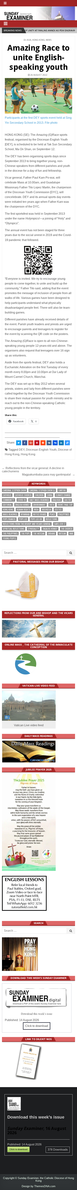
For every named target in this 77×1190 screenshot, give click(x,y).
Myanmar (25, 514)
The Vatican (38, 533)
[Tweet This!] (18, 442)
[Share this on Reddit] (42, 442)
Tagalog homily (49, 528)
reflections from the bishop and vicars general (27, 524)
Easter (67, 500)
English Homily (22, 504)
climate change (63, 495)
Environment (39, 504)
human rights (23, 509)
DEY (22, 449)
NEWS (49, 40)
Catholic (7, 495)
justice (58, 509)
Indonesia (46, 509)
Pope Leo (23, 519)
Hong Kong (38, 40)
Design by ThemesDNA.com (39, 1186)
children (39, 495)
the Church (66, 528)
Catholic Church (23, 495)
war (71, 533)
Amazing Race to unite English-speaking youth (38, 57)
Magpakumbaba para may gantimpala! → (48, 474)
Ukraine (51, 533)
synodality (33, 528)
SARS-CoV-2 (59, 524)
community (8, 500)
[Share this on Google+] (30, 442)
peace (52, 514)
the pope (25, 533)
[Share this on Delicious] (67, 442)
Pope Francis (9, 519)
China (49, 495)
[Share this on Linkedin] (61, 442)
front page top (65, 504)
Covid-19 (22, 500)
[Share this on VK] (49, 442)
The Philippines (10, 533)
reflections (51, 519)
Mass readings (10, 514)
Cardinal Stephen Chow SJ (42, 490)
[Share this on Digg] (55, 442)
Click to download (36, 1025)
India (36, 509)
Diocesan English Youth (41, 449)
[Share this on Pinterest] (36, 442)
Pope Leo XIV (36, 519)
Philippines (63, 514)
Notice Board (39, 514)
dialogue (56, 500)
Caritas (62, 490)
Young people (9, 538)
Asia (29, 40)
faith (51, 504)
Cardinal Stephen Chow (14, 490)
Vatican (62, 533)
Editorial (7, 504)
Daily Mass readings (39, 500)
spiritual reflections (13, 528)
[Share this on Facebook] (24, 442)
